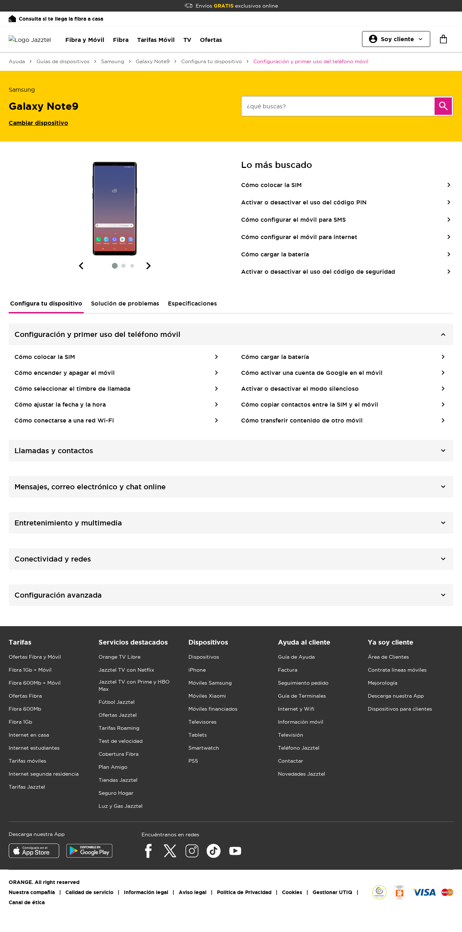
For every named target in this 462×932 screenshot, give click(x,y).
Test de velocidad (121, 741)
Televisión (290, 735)
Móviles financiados (212, 709)
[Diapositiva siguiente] (148, 266)
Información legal (146, 892)
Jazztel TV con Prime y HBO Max (134, 685)
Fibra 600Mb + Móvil (35, 683)
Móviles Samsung (210, 683)
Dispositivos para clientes (400, 709)
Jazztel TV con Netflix (126, 670)
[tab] (46, 303)
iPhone (197, 670)
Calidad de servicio (89, 892)
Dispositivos (203, 657)
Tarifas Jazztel (27, 787)
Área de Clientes (388, 657)
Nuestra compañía (32, 892)
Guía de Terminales (302, 696)
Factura (287, 670)
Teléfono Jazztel (298, 748)
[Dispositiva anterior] (81, 266)
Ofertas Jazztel (118, 715)
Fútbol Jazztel (117, 702)
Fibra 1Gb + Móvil (30, 670)
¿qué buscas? (266, 106)
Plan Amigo (113, 767)
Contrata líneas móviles (397, 670)
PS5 (193, 761)
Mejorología (382, 683)
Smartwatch (203, 748)
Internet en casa (29, 735)
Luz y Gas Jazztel (121, 806)
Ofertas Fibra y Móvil (35, 657)
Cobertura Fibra (119, 754)
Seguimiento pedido (303, 683)
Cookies (292, 892)
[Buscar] (443, 106)
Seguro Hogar (116, 793)
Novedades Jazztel (301, 774)
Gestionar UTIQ (332, 892)
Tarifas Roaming (119, 728)
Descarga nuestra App (396, 696)
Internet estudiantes (34, 748)
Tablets (197, 735)
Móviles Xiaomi (207, 696)
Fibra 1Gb (20, 722)
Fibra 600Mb (25, 709)
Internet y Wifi (296, 709)
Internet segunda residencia (44, 774)
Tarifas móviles (27, 761)
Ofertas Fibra (25, 696)
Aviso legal (192, 892)
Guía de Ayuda (296, 657)
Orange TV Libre (119, 657)
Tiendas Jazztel (118, 780)
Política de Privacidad (244, 892)
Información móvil (300, 722)
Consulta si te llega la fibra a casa (61, 19)
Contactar (290, 761)
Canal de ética (27, 902)
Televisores (202, 722)
